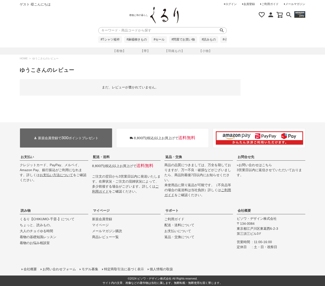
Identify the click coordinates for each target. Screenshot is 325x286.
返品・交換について (179, 237)
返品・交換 (173, 157)
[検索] (288, 14)
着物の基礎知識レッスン (38, 237)
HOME (24, 58)
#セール (159, 39)
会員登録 (249, 4)
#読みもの (209, 39)
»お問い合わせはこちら (254, 165)
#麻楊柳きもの (137, 39)
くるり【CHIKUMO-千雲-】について (47, 219)
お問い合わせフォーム (59, 269)
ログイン (231, 4)
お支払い (27, 157)
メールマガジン (295, 4)
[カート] (279, 14)
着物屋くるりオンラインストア (164, 15)
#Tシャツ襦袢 (110, 39)
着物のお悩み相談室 (35, 243)
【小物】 (205, 51)
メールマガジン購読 (107, 231)
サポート (172, 210)
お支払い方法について (56, 175)
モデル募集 (90, 269)
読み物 (26, 210)
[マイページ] (270, 14)
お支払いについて (177, 231)
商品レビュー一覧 (105, 237)
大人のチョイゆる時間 (36, 231)
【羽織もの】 (175, 51)
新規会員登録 (102, 219)
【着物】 (119, 51)
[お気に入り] (261, 14)
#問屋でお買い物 (183, 39)
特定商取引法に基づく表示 (124, 269)
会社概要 (244, 210)
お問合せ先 (246, 157)
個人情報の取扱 (161, 269)
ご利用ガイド (270, 4)
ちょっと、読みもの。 (36, 225)
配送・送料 (101, 157)
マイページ (101, 210)
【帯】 (145, 51)
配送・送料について (179, 225)
